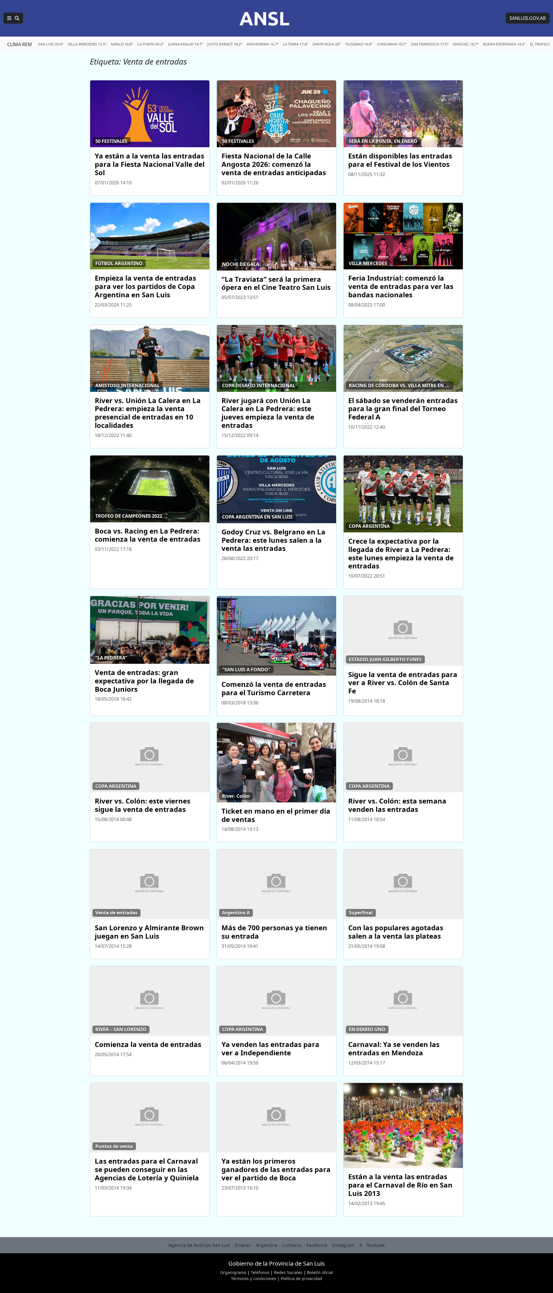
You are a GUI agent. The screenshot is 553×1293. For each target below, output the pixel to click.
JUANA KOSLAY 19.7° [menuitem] (185, 44)
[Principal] (13, 18)
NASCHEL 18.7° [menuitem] (465, 44)
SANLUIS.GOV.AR (528, 18)
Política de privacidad (301, 1278)
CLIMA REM (19, 44)
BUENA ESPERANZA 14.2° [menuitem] (504, 44)
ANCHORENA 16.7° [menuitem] (262, 44)
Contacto (292, 1245)
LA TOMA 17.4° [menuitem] (295, 44)
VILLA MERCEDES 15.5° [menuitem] (87, 44)
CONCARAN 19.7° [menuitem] (391, 44)
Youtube (376, 1245)
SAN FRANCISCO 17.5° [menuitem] (429, 44)
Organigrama (233, 1272)
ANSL (264, 18)
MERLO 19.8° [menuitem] (122, 44)
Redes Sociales (288, 1272)
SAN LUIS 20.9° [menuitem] (50, 44)
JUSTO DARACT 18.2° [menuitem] (224, 44)
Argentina (266, 1245)
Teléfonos (260, 1272)
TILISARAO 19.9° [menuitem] (358, 44)
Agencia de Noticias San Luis (199, 1245)
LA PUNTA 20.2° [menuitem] (150, 44)
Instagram (343, 1245)
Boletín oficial (320, 1272)
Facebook (316, 1245)
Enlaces (243, 1245)
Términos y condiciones (253, 1278)
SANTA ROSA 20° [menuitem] (326, 44)
